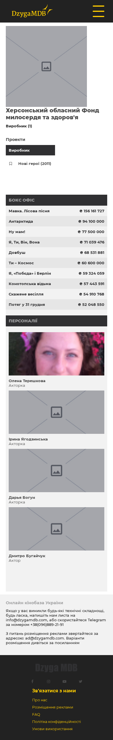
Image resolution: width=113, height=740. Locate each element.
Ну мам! (17, 231)
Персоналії (23, 320)
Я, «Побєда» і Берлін (30, 273)
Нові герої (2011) (34, 163)
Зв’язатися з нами (54, 690)
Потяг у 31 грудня (27, 304)
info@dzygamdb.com (26, 620)
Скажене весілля (26, 294)
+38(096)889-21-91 (47, 624)
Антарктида (21, 221)
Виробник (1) (19, 126)
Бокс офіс (21, 200)
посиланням (67, 642)
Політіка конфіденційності (56, 721)
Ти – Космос (21, 263)
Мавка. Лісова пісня (29, 211)
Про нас (39, 700)
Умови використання (52, 729)
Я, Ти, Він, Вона (24, 242)
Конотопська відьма (30, 283)
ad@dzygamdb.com (44, 638)
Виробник (19, 150)
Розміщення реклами (52, 707)
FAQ (36, 714)
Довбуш (17, 252)
